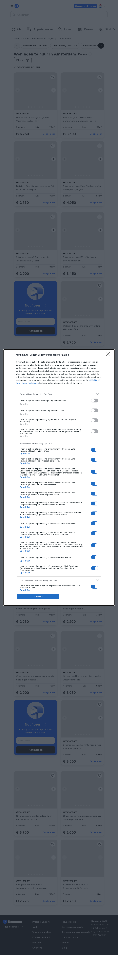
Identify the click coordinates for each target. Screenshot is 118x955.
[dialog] (59, 477)
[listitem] (59, 394)
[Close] (109, 355)
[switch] (94, 400)
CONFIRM (38, 596)
